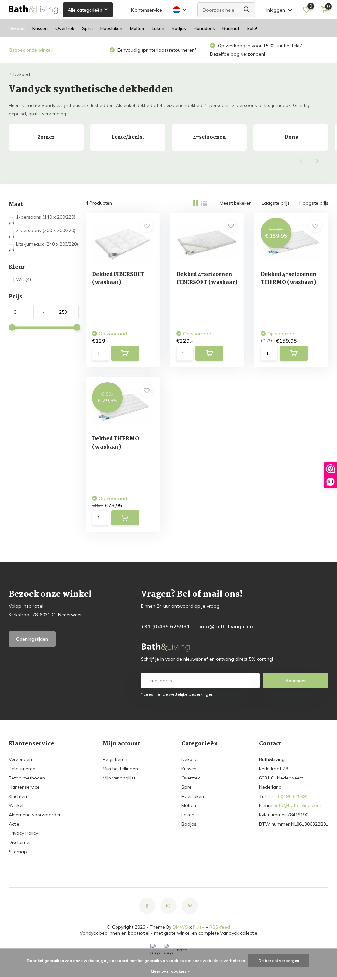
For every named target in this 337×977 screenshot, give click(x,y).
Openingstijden (32, 639)
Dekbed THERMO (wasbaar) (115, 443)
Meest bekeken (236, 203)
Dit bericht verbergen (278, 960)
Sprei (87, 28)
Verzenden (20, 759)
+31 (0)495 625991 (165, 626)
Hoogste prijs (313, 203)
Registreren (115, 759)
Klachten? (19, 796)
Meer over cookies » (170, 971)
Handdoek (204, 28)
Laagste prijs (276, 203)
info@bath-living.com (226, 626)
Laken (158, 28)
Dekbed (17, 28)
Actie (14, 824)
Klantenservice (146, 10)
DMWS (180, 927)
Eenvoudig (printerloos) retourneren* (156, 50)
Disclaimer (20, 842)
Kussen (40, 28)
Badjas (179, 28)
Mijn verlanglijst (119, 778)
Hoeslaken (111, 28)
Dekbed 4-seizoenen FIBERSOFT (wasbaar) (207, 278)
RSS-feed (219, 927)
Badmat (230, 28)
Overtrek (64, 28)
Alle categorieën (85, 10)
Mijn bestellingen (120, 769)
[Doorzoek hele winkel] (247, 9)
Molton (137, 28)
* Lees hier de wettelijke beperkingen (177, 694)
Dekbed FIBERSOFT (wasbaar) (118, 278)
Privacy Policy (23, 833)
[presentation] (301, 161)
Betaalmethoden (27, 778)
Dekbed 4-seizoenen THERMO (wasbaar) (289, 278)
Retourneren (22, 769)
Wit (23, 279)
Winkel (16, 805)
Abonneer (295, 681)
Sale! (252, 28)
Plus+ (199, 927)
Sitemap (18, 852)
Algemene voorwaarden (35, 815)
